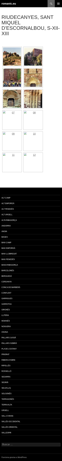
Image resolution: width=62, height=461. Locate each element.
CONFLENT (6, 293)
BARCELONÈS (8, 270)
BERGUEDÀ (7, 276)
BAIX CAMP (6, 243)
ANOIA (4, 231)
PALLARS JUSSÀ (9, 338)
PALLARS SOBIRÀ (9, 343)
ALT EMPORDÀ (8, 203)
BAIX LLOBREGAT (9, 254)
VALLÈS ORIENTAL (10, 427)
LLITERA (5, 315)
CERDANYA (7, 282)
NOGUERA (6, 326)
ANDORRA (6, 226)
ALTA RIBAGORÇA (9, 220)
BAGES (5, 237)
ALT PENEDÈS (8, 209)
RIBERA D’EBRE (8, 360)
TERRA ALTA (7, 405)
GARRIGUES (7, 298)
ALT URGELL (7, 215)
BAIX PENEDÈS (8, 259)
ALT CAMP (6, 198)
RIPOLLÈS (6, 366)
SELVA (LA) (6, 388)
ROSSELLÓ (6, 371)
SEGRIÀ (5, 382)
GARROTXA (7, 304)
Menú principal (58, 3)
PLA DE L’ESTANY (9, 349)
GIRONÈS (6, 310)
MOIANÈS (6, 321)
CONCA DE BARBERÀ (11, 287)
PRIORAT (5, 354)
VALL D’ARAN (7, 416)
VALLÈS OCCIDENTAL (11, 421)
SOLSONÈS (6, 394)
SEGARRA (6, 377)
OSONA (5, 332)
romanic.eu (9, 3)
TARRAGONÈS (8, 399)
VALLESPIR (6, 433)
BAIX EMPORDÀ (8, 248)
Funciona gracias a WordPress (14, 457)
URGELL (5, 410)
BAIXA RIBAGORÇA (10, 265)
